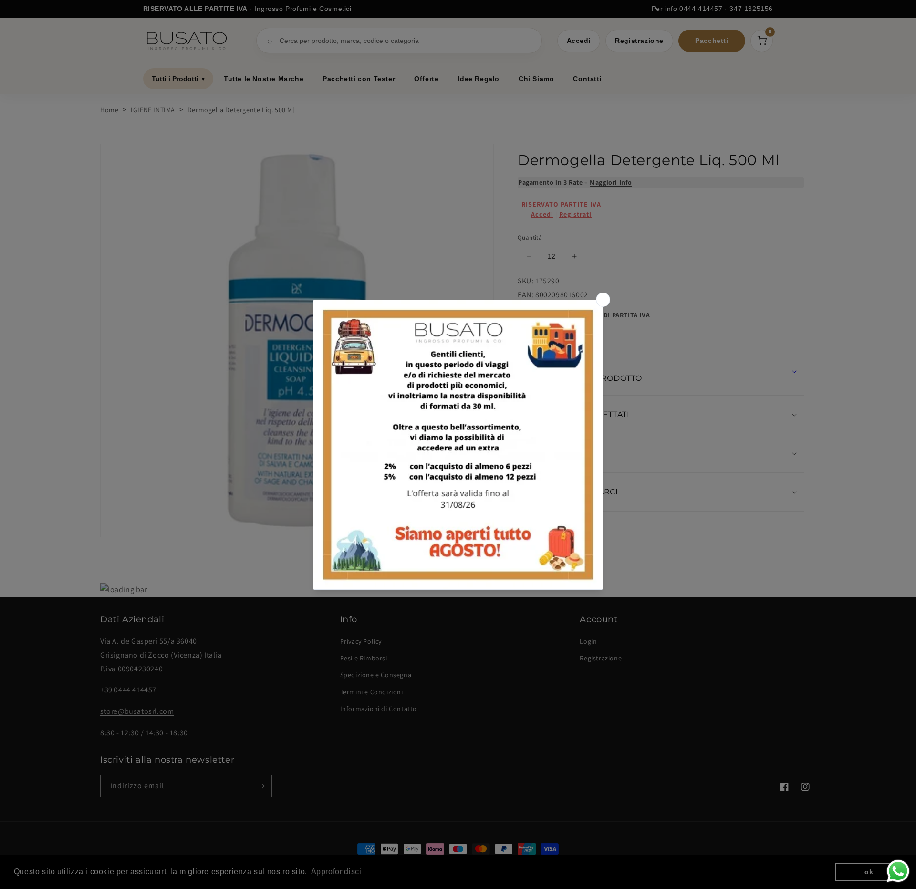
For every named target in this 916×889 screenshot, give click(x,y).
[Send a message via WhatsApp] (898, 871)
